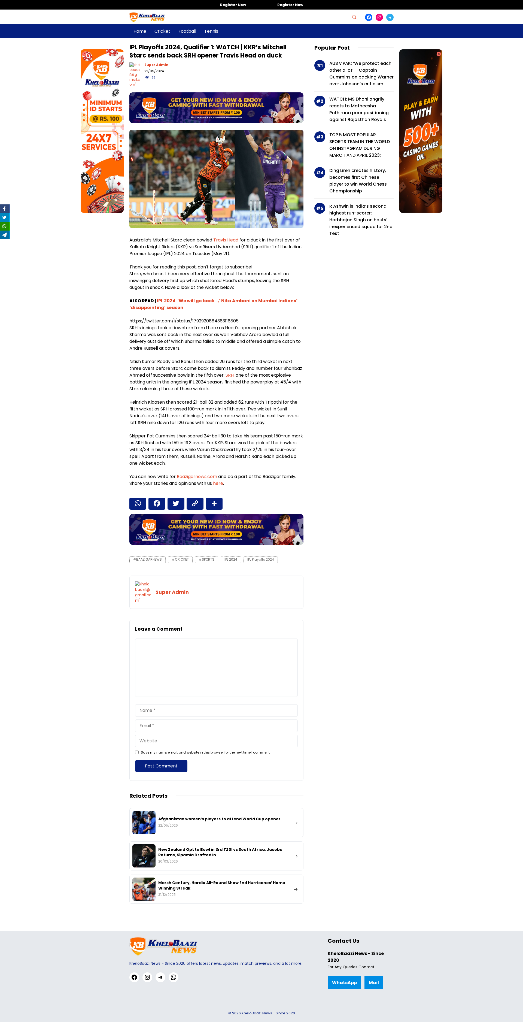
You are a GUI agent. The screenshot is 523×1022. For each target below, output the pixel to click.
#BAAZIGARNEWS (147, 559)
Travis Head (225, 240)
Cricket (162, 31)
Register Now (233, 4)
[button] (356, 17)
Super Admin (156, 64)
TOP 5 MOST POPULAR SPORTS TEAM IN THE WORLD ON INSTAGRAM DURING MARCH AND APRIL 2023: (359, 145)
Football (187, 31)
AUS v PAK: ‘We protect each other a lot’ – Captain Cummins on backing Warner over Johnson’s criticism (361, 73)
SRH (230, 375)
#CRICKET (180, 559)
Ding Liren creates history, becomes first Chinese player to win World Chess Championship (358, 180)
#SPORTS (206, 559)
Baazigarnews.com (197, 476)
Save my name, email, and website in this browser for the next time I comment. (205, 752)
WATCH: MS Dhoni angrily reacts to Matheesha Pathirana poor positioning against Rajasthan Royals (359, 109)
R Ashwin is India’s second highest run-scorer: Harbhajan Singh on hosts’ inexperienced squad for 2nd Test (361, 220)
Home (139, 31)
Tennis (211, 31)
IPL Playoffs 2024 (260, 559)
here (218, 483)
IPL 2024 (230, 559)
